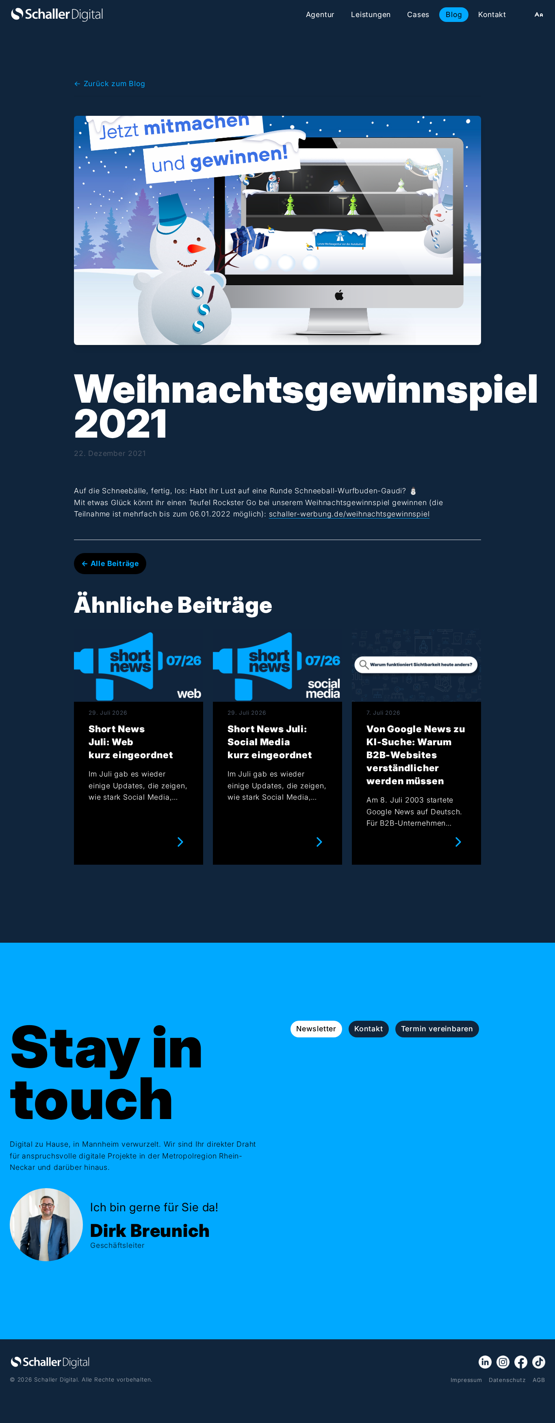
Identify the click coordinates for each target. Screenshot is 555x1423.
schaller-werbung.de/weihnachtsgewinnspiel (349, 514)
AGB (539, 1380)
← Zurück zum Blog (109, 83)
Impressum (466, 1380)
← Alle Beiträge (110, 563)
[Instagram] (502, 1362)
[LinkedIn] (485, 1362)
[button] (538, 14)
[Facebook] (520, 1362)
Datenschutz (507, 1380)
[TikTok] (538, 1362)
